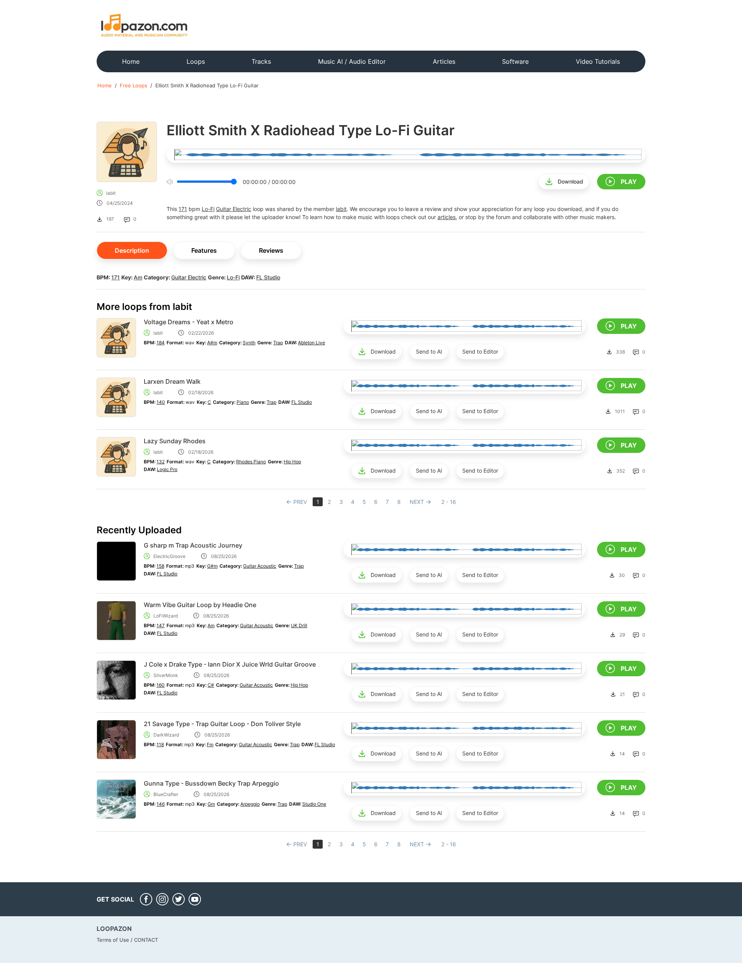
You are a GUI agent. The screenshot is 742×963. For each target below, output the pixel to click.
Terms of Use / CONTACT (127, 940)
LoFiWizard (165, 616)
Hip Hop (292, 461)
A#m (212, 342)
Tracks (261, 61)
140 (161, 402)
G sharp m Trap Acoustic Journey (193, 545)
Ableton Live (311, 342)
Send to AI (429, 351)
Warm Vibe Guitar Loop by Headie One (200, 605)
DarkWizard (166, 735)
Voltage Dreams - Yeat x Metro (188, 322)
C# (211, 685)
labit (111, 193)
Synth (249, 342)
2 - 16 (448, 502)
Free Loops (133, 85)
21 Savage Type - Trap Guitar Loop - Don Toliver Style (222, 724)
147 (161, 625)
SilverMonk (165, 675)
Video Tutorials (598, 61)
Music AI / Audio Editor (352, 61)
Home (131, 61)
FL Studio (268, 277)
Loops (196, 61)
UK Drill (299, 625)
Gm (211, 804)
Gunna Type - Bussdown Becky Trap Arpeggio (211, 783)
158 (160, 566)
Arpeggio (250, 804)
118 (160, 744)
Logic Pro (167, 469)
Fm (210, 744)
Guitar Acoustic (259, 566)
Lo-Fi (208, 209)
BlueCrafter (165, 794)
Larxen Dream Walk (172, 381)
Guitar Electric (233, 209)
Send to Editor (480, 351)
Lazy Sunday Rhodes (175, 441)
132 (161, 461)
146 (161, 804)
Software (515, 61)
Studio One (314, 804)
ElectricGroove (169, 556)
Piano (243, 402)
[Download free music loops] (144, 25)
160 (161, 685)
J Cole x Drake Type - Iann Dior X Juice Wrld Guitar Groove (230, 664)
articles (446, 217)
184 (161, 342)
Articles (444, 61)
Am (138, 277)
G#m (212, 566)
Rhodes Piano (251, 461)
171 (183, 209)
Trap (278, 342)
